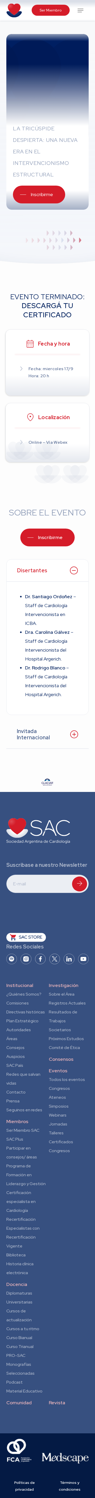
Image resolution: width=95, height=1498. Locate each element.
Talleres (56, 1133)
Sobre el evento (47, 512)
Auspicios (15, 1056)
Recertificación (21, 1219)
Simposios (59, 1106)
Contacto (16, 1092)
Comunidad (19, 1403)
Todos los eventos (67, 1079)
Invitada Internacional (33, 734)
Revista (57, 1403)
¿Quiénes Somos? (23, 994)
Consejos (15, 1047)
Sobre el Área (61, 994)
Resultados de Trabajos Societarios (63, 1021)
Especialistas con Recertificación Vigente (23, 1237)
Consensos (61, 1059)
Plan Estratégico (22, 1021)
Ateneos (57, 1097)
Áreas (11, 1038)
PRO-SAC (15, 1355)
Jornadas (58, 1124)
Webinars (57, 1115)
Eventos (58, 1071)
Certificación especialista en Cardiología (21, 1201)
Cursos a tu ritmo (22, 1328)
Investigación (63, 985)
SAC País (14, 1065)
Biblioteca (16, 1255)
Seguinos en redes (24, 1110)
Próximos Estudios (66, 1038)
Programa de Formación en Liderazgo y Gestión (26, 1174)
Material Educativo (24, 1391)
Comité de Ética (64, 1047)
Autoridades (18, 1030)
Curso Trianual (20, 1346)
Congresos (59, 1088)
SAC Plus (14, 1139)
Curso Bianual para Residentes (19, 1338)
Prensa (13, 1101)
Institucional (19, 985)
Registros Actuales (67, 1003)
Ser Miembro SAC (22, 1130)
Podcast (14, 1382)
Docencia (16, 1284)
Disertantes (32, 570)
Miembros (17, 1121)
